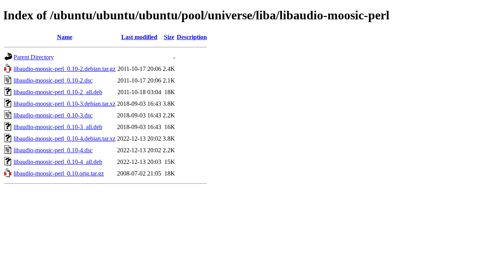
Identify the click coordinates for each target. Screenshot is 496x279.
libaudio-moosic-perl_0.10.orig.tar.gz (59, 173)
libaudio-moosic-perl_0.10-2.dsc (53, 80)
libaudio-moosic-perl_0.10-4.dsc (53, 150)
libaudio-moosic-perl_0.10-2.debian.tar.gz (64, 68)
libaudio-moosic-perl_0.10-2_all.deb (58, 92)
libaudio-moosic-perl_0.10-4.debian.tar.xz (64, 138)
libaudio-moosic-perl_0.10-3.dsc (53, 115)
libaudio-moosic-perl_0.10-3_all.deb (58, 127)
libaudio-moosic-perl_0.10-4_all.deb (58, 161)
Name (64, 37)
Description (192, 37)
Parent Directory (34, 57)
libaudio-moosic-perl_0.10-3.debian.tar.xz (64, 103)
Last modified (139, 37)
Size (169, 37)
